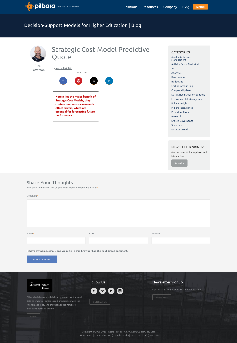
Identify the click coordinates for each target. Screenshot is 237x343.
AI (172, 68)
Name (30, 233)
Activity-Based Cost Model (186, 64)
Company (170, 7)
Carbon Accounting (182, 85)
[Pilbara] (40, 6)
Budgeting (177, 81)
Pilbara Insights (180, 103)
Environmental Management (187, 98)
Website (156, 233)
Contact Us (100, 301)
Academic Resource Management (182, 58)
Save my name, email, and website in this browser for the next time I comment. (78, 250)
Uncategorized (179, 129)
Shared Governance (182, 120)
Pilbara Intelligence (182, 107)
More (33, 316)
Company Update (181, 90)
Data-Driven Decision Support (188, 94)
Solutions (130, 7)
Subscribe (179, 163)
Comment (32, 195)
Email (93, 233)
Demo (200, 7)
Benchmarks (178, 77)
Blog (185, 7)
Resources (150, 7)
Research (176, 116)
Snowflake (177, 125)
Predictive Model (180, 111)
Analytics (176, 72)
